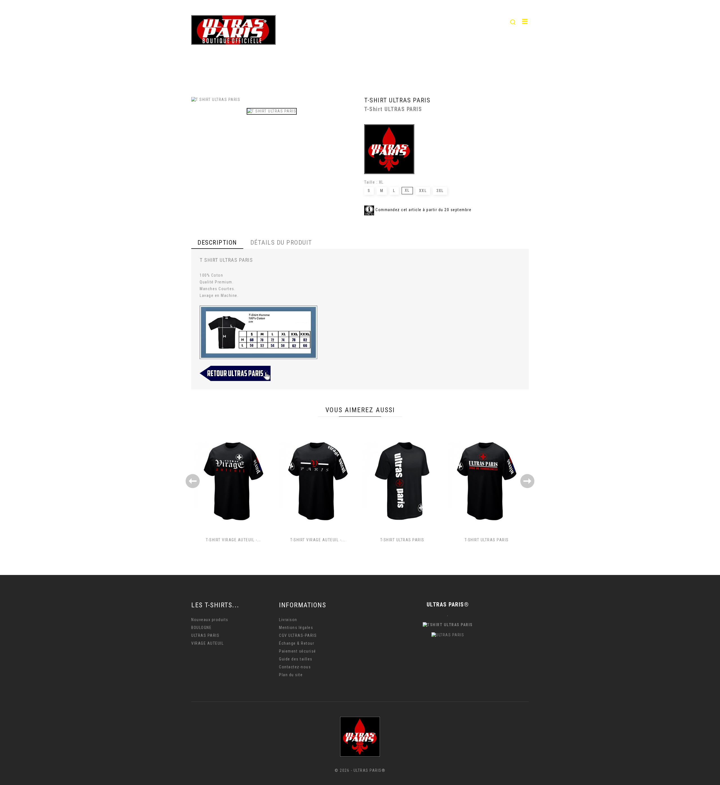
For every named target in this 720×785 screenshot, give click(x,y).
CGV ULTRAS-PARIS (298, 635)
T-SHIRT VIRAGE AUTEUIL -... (233, 540)
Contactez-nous (295, 667)
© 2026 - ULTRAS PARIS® (360, 770)
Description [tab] (217, 242)
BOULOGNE (452, 22)
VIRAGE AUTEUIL (406, 22)
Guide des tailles (295, 659)
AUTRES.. (490, 22)
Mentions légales (296, 627)
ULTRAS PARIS (356, 22)
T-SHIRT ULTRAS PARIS (402, 540)
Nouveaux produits (209, 619)
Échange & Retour (296, 643)
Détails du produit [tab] (281, 242)
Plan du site (291, 675)
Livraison (288, 619)
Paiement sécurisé (297, 651)
